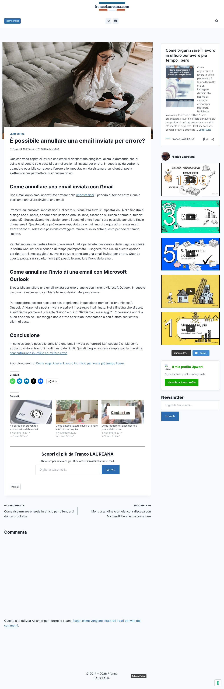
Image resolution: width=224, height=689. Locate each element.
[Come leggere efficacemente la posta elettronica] (123, 412)
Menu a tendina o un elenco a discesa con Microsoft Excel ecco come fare (121, 511)
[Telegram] (108, 21)
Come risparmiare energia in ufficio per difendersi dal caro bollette (39, 511)
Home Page (12, 20)
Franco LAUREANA (23, 149)
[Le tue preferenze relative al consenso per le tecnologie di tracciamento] (218, 683)
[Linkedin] (115, 21)
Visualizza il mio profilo (182, 382)
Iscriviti (110, 469)
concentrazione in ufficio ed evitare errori (38, 353)
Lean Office (17, 134)
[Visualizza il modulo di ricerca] (217, 21)
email (15, 486)
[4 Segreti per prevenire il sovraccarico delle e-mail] (31, 412)
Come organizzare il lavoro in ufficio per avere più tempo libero (80, 363)
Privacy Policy (138, 676)
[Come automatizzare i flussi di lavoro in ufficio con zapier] (77, 412)
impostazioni (85, 195)
